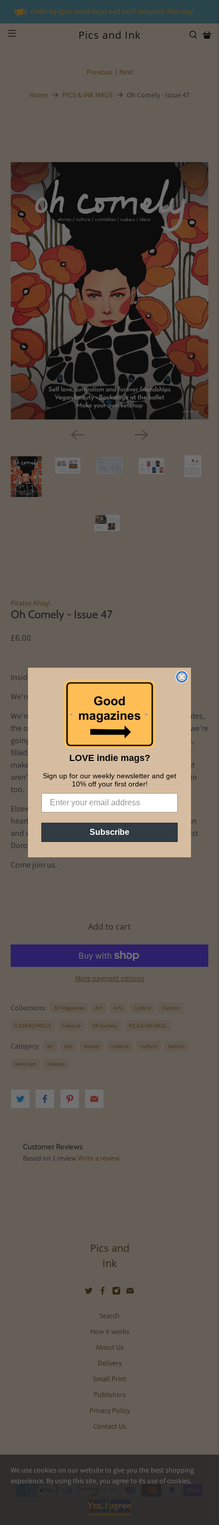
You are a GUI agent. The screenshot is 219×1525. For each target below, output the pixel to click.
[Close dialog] (182, 677)
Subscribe (109, 832)
